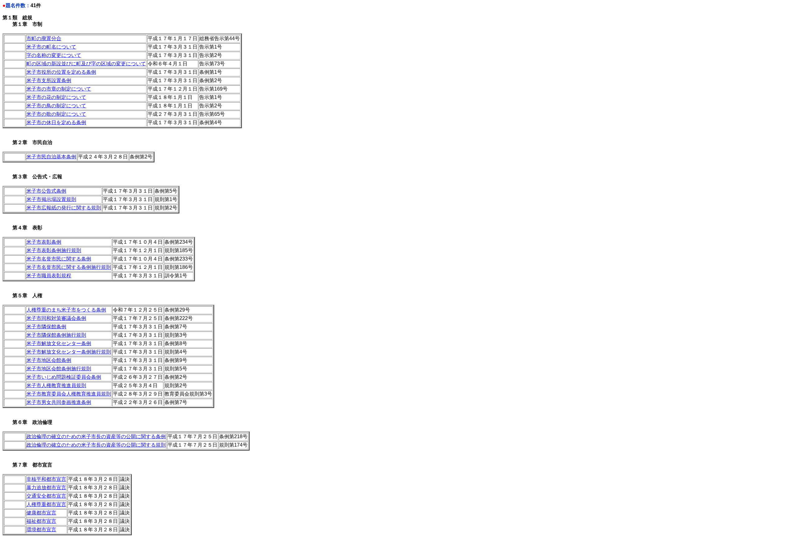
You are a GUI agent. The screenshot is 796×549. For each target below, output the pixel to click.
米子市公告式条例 (46, 191)
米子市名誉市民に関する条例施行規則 (68, 267)
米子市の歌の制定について (56, 114)
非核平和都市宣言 (46, 479)
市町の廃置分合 (43, 38)
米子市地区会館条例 (48, 360)
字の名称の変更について (53, 55)
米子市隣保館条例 (46, 326)
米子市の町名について (51, 46)
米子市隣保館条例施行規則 (56, 335)
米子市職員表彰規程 (48, 275)
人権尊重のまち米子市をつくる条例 (66, 309)
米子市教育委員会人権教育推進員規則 (68, 393)
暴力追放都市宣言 (46, 487)
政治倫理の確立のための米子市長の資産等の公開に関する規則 (96, 445)
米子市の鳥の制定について (56, 105)
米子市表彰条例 (43, 242)
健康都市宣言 (41, 512)
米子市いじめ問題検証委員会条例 (63, 377)
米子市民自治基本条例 (51, 156)
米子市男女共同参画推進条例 (58, 402)
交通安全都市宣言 (46, 496)
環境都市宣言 (41, 529)
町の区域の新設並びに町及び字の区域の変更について (86, 63)
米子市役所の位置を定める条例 (61, 72)
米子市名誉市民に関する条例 (58, 258)
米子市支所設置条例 (48, 80)
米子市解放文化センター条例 (58, 343)
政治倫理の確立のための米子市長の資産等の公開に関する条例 (96, 436)
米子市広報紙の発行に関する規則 (63, 207)
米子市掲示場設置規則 (51, 199)
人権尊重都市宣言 (46, 504)
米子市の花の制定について (56, 97)
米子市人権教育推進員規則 (56, 385)
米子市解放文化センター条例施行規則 (68, 351)
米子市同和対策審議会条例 (56, 318)
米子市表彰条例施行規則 (53, 250)
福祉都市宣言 (41, 521)
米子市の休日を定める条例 (56, 122)
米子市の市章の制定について (58, 89)
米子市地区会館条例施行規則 (58, 368)
